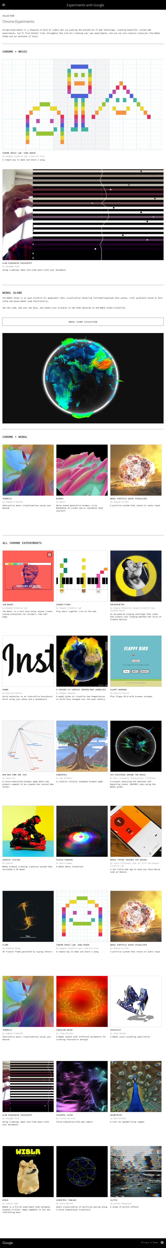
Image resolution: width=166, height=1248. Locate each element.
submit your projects (55, 308)
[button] (49, 554)
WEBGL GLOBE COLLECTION (83, 322)
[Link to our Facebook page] (162, 1242)
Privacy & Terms (149, 1242)
